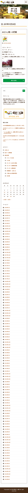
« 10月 (5, 199)
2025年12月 (7, 215)
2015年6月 (7, 326)
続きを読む (14, 80)
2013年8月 (7, 384)
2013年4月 (7, 394)
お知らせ (7, 150)
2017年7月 (7, 265)
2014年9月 (7, 350)
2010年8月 (7, 479)
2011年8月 (7, 447)
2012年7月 (7, 418)
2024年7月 (7, 218)
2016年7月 (7, 294)
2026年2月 (7, 212)
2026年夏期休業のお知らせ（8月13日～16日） (14, 125)
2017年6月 (7, 268)
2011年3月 (7, 460)
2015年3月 (7, 334)
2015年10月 (7, 315)
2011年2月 (7, 463)
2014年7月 (7, 355)
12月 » (9, 199)
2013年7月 (7, 387)
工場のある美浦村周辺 (12, 173)
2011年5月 (7, 455)
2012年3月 (7, 429)
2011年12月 (7, 437)
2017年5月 (7, 270)
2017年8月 (7, 263)
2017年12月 (7, 252)
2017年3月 (7, 273)
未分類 (8, 175)
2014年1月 (7, 371)
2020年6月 (7, 239)
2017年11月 (7, 255)
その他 (8, 160)
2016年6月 (7, 297)
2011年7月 (7, 450)
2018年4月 (7, 241)
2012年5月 (7, 423)
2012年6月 (7, 421)
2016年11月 (7, 284)
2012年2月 (7, 431)
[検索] (24, 91)
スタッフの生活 (10, 157)
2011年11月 (7, 439)
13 (4, 192)
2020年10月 (7, 231)
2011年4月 (7, 458)
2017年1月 (7, 278)
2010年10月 (7, 474)
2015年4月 (7, 331)
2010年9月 (7, 476)
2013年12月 (7, 373)
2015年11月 (7, 313)
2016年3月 (7, 302)
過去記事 (7, 155)
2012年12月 (7, 405)
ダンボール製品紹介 (11, 168)
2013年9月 (7, 381)
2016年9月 (7, 289)
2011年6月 (7, 452)
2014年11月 (7, 344)
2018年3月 (7, 244)
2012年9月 (7, 413)
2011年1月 (7, 466)
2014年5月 (7, 360)
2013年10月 (7, 379)
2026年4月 (7, 210)
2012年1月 (7, 434)
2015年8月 (7, 321)
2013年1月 (7, 402)
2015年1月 (7, 339)
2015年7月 (7, 323)
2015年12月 (7, 310)
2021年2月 (7, 223)
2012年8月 (7, 416)
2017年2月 (7, 276)
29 (10, 196)
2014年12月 (7, 342)
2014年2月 (7, 368)
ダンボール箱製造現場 (12, 165)
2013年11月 (7, 376)
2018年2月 (7, 247)
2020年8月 (7, 233)
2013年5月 (7, 392)
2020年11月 (7, 228)
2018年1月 (7, 249)
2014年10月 (7, 347)
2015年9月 (7, 318)
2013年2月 (7, 400)
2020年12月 (7, 226)
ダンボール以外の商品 (12, 163)
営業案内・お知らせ (11, 170)
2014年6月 (7, 358)
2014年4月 (7, 363)
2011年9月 (7, 445)
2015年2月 (7, 336)
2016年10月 (7, 286)
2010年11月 (7, 471)
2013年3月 (7, 397)
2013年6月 (7, 389)
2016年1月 (7, 307)
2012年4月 (7, 426)
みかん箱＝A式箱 (9, 32)
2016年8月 (7, 292)
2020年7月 (7, 236)
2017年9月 (7, 260)
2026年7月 (7, 207)
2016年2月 (7, 305)
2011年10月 (7, 442)
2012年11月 (7, 408)
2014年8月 (7, 352)
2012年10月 (7, 410)
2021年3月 (7, 220)
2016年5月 (7, 299)
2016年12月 (7, 281)
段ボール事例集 (8, 152)
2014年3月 (7, 365)
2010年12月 (7, 468)
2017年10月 (7, 257)
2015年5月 (7, 328)
